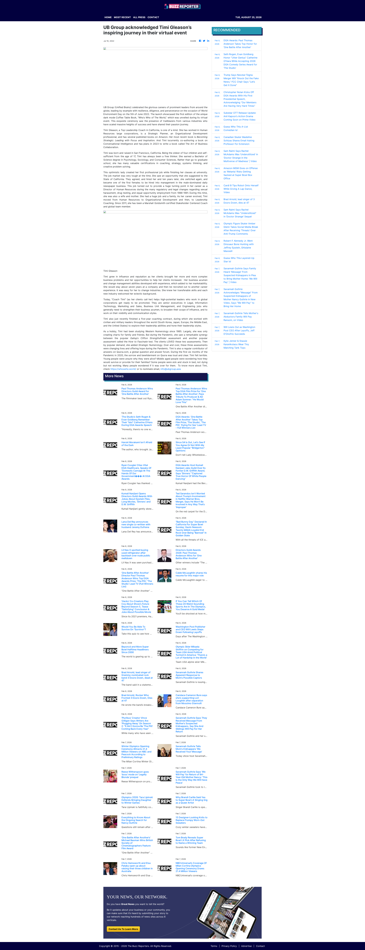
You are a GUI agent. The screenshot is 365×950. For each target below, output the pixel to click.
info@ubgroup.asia (171, 369)
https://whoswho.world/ (123, 369)
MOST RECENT (122, 17)
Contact (260, 946)
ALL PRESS (139, 17)
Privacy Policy (229, 946)
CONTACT (153, 17)
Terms (214, 946)
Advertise (246, 946)
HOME (108, 17)
